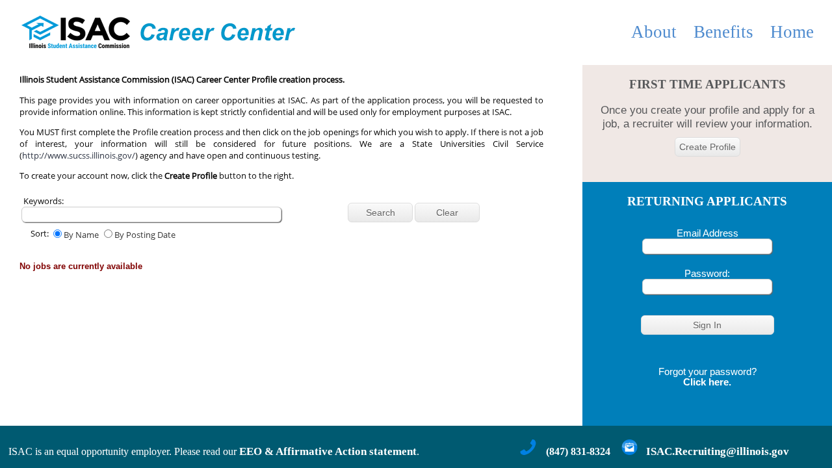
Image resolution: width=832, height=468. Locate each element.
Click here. (707, 382)
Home (792, 32)
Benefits (723, 32)
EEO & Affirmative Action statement (328, 451)
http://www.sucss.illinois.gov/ (78, 155)
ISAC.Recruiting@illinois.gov (717, 451)
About (654, 32)
